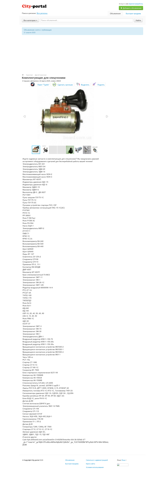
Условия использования (95, 467)
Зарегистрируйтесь (136, 4)
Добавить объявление (132, 8)
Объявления (115, 13)
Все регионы (42, 13)
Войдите (122, 4)
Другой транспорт (41, 75)
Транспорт (29, 75)
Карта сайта (90, 464)
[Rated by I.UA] (122, 464)
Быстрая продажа (133, 13)
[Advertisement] (82, 54)
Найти (138, 20)
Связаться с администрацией (97, 460)
